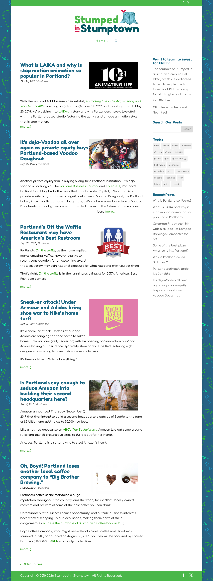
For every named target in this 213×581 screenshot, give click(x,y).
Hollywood (159, 165)
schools (158, 178)
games (157, 158)
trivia (157, 184)
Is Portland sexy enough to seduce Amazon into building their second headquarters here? (52, 391)
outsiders (159, 171)
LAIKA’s (63, 111)
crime (175, 146)
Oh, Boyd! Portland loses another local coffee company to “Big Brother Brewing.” (50, 474)
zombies (177, 184)
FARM (53, 541)
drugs (168, 152)
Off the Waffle (45, 250)
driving (158, 152)
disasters (186, 146)
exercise (179, 152)
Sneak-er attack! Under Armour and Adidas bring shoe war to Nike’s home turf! (50, 310)
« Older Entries (31, 564)
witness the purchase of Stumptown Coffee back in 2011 (83, 523)
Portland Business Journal (79, 186)
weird (166, 184)
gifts (166, 158)
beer (156, 146)
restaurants (183, 171)
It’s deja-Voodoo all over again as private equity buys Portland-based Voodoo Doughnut (54, 150)
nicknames (173, 165)
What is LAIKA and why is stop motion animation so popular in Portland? (51, 70)
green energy (179, 158)
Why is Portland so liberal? (172, 200)
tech (181, 178)
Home (101, 41)
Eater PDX (113, 186)
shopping (170, 178)
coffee (165, 146)
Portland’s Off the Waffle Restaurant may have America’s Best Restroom (50, 232)
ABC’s (80, 429)
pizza (170, 171)
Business (42, 81)
